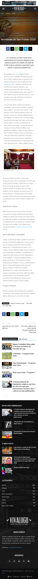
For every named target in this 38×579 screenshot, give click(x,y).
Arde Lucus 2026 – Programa (23, 372)
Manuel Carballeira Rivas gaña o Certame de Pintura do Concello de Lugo (24, 346)
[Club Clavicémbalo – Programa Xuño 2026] (7, 365)
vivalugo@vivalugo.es (15, 547)
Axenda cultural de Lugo (21, 467)
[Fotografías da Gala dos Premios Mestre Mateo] (7, 434)
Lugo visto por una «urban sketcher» (10, 327)
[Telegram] (26, 49)
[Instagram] (14, 561)
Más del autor (23, 339)
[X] (12, 49)
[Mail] (19, 561)
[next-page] (6, 396)
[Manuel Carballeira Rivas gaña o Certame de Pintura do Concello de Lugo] (7, 346)
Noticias (8, 13)
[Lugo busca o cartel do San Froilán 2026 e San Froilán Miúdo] (7, 450)
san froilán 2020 (7, 305)
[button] (3, 8)
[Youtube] (28, 561)
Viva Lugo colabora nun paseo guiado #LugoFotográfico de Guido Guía (28, 329)
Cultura (17, 74)
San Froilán (29, 303)
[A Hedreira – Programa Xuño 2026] (7, 356)
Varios (13, 13)
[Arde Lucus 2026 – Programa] (7, 374)
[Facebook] (8, 49)
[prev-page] (3, 396)
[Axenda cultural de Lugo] (7, 470)
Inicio (2, 13)
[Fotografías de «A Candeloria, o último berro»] (7, 424)
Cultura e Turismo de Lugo (17, 303)
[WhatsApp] (17, 49)
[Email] (21, 49)
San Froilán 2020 (9, 84)
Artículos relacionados (10, 339)
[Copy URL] (30, 49)
